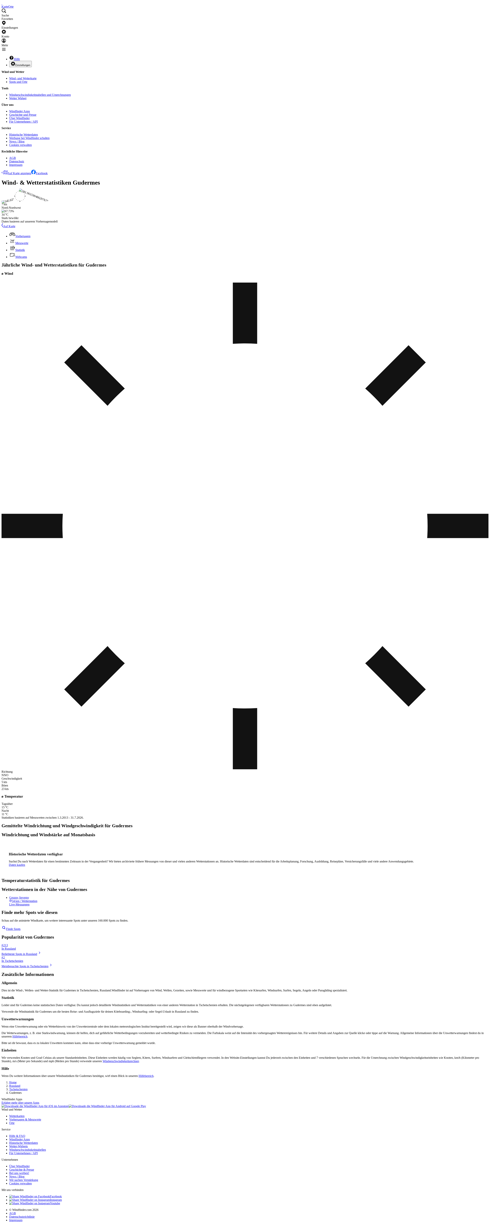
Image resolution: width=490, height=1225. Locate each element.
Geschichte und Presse (22, 114)
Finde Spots (13, 929)
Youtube (55, 1203)
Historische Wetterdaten (23, 134)
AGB (12, 158)
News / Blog (16, 141)
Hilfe (17, 59)
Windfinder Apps (19, 111)
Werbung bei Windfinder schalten (29, 138)
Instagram (56, 1199)
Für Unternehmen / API (23, 121)
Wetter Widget (17, 98)
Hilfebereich (19, 1036)
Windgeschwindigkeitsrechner (121, 1061)
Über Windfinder (19, 118)
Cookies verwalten (20, 145)
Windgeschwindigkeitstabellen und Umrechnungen (40, 94)
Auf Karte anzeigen (19, 173)
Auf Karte (9, 226)
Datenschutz (16, 161)
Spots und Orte (18, 81)
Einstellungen (22, 65)
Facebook (42, 173)
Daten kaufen (17, 864)
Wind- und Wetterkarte (23, 78)
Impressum (15, 164)
